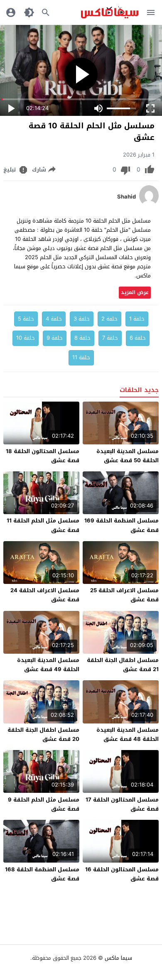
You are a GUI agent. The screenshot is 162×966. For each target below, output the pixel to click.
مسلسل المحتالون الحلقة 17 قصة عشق (122, 804)
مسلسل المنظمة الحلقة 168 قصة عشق (42, 874)
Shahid (126, 197)
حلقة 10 (25, 338)
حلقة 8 (82, 338)
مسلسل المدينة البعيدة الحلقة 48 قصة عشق (127, 734)
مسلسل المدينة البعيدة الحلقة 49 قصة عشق (48, 664)
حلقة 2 (109, 319)
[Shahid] (149, 204)
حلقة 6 (138, 338)
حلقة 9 (55, 338)
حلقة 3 (82, 319)
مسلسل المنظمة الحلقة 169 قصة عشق (121, 525)
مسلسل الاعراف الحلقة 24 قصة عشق (44, 595)
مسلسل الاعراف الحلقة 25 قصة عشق (124, 595)
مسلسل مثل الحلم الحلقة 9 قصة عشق (43, 804)
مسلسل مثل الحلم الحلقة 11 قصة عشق (43, 525)
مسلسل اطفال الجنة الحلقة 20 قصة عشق (43, 734)
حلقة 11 (81, 357)
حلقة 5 (26, 319)
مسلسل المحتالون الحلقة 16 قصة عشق (122, 874)
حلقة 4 (54, 319)
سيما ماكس (118, 958)
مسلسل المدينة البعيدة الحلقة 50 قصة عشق (127, 456)
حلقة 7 (110, 338)
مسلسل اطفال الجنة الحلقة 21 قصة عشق (123, 664)
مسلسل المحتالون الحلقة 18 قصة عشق (42, 456)
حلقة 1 (137, 319)
